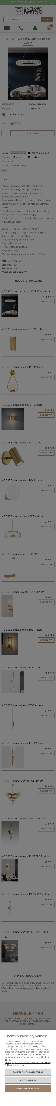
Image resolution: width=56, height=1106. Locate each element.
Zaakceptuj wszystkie (28, 1088)
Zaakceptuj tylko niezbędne (28, 1072)
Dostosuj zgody (28, 1080)
